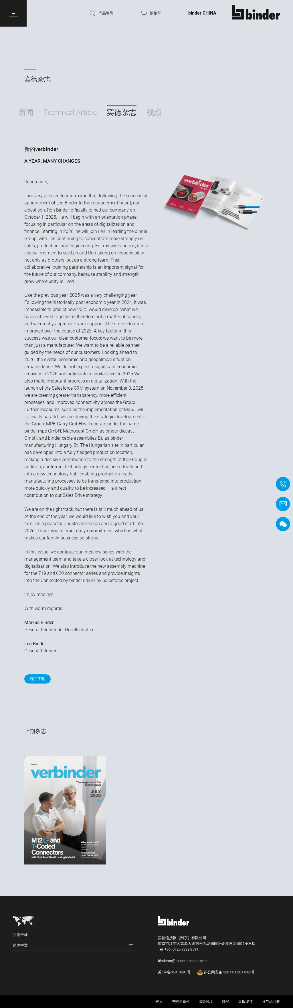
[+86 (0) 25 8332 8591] (283, 484)
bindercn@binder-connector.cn (182, 961)
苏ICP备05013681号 (174, 972)
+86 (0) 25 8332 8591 (181, 949)
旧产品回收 (271, 1001)
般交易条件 (180, 1001)
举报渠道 (245, 1001)
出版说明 (206, 1001)
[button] (13, 13)
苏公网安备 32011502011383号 (229, 972)
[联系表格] (283, 504)
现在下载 (37, 679)
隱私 (225, 1001)
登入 (159, 1001)
